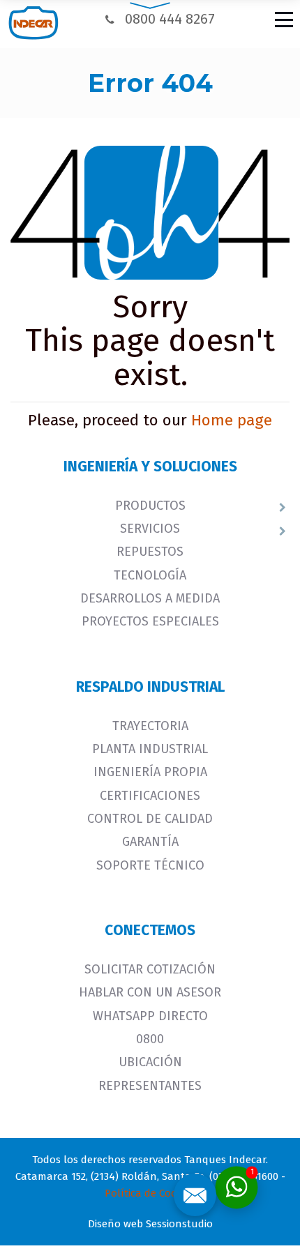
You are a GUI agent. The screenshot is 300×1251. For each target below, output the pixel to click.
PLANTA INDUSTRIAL (150, 749)
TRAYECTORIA (150, 726)
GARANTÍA (150, 841)
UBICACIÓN (150, 1062)
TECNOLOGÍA (150, 575)
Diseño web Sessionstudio (150, 1224)
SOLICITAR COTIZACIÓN (150, 969)
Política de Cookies (150, 1193)
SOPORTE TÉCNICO (150, 865)
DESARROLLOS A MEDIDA (150, 598)
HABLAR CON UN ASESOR (150, 992)
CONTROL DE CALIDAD (150, 818)
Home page (231, 420)
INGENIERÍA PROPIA (150, 772)
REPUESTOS (150, 551)
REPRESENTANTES (150, 1085)
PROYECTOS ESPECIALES (150, 621)
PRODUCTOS (150, 505)
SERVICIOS (150, 528)
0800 (150, 1039)
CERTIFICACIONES (150, 795)
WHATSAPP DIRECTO (150, 1016)
